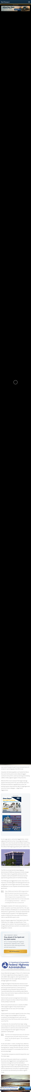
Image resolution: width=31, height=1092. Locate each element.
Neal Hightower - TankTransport (16, 396)
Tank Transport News (15, 365)
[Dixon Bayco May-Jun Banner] (11, 805)
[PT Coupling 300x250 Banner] (11, 823)
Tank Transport (5, 2)
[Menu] (29, 2)
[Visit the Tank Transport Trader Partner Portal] (15, 1088)
